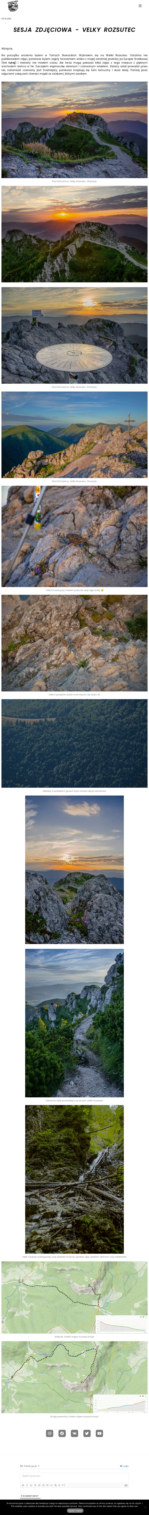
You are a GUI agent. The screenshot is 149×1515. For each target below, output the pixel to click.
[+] (63, 1485)
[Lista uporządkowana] (39, 1485)
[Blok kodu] (51, 1485)
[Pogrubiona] (23, 1485)
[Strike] (35, 1485)
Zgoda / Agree (75, 1510)
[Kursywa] (27, 1485)
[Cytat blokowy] (47, 1485)
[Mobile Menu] (140, 5)
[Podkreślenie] (31, 1485)
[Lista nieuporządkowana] (43, 1485)
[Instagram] (49, 1433)
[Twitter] (87, 1433)
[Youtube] (99, 1433)
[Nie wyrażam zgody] (145, 1507)
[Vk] (74, 1433)
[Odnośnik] (56, 1485)
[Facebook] (62, 1433)
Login (125, 1466)
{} (59, 1485)
